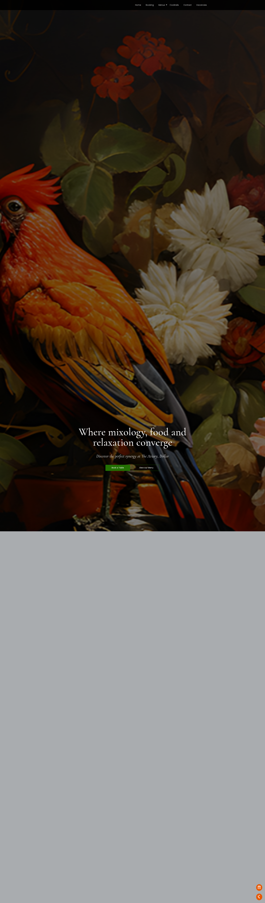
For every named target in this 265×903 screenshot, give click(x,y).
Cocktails (174, 5)
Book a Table (118, 467)
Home (138, 5)
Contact (187, 5)
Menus (161, 5)
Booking (150, 5)
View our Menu (146, 467)
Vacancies (201, 5)
